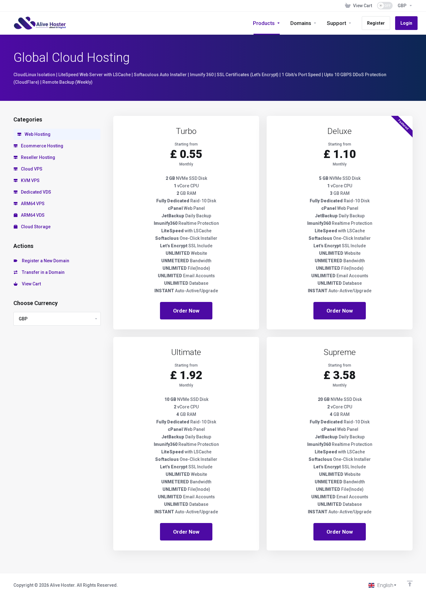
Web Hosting (37, 134)
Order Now (186, 311)
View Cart (30, 283)
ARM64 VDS (32, 215)
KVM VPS (30, 180)
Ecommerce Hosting (41, 145)
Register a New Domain (44, 260)
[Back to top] (410, 583)
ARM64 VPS (32, 203)
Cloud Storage (35, 226)
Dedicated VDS (35, 192)
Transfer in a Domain (42, 272)
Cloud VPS (31, 168)
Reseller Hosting (37, 157)
